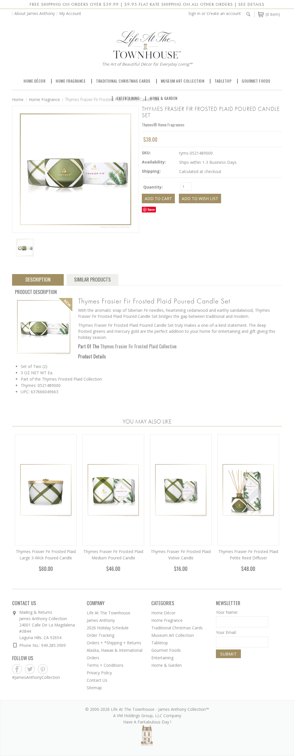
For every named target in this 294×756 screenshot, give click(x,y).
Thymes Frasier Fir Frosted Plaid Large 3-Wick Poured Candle (46, 555)
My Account (70, 13)
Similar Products (92, 279)
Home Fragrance (71, 81)
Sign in (194, 13)
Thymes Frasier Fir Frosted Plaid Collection (138, 346)
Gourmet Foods (256, 81)
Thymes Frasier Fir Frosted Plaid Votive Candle (181, 555)
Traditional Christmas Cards (123, 81)
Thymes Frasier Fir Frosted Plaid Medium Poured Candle (113, 555)
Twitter (30, 669)
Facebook (17, 669)
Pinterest (43, 669)
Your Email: (226, 632)
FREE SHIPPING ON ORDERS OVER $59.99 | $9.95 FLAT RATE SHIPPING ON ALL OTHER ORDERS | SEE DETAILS (147, 4)
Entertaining (128, 98)
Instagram (56, 669)
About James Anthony (34, 13)
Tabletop (222, 81)
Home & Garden (163, 98)
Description (38, 279)
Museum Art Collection (182, 81)
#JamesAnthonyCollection (36, 677)
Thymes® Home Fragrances (163, 124)
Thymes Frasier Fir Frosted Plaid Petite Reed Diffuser (248, 555)
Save (151, 209)
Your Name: (227, 612)
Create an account (224, 13)
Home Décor (34, 81)
